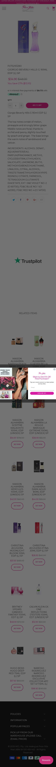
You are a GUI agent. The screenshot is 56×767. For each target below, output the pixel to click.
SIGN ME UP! (42, 393)
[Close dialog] (54, 369)
